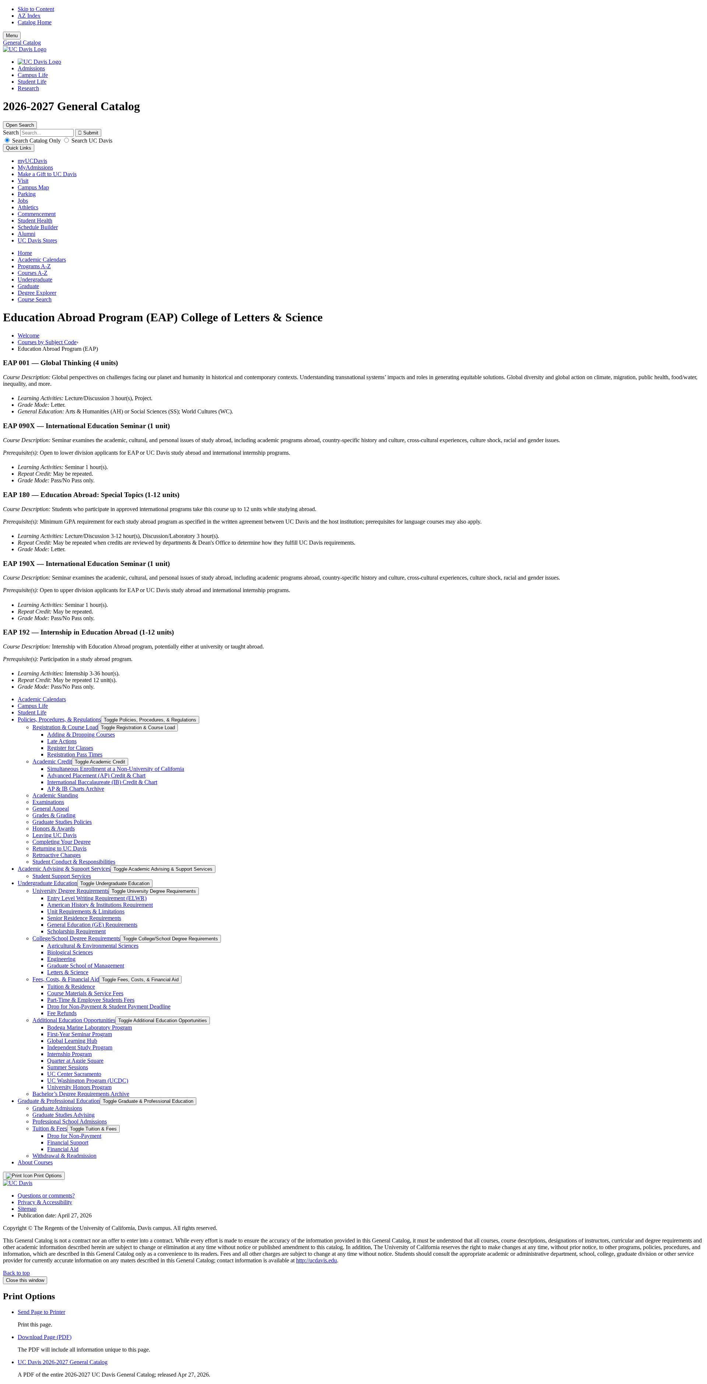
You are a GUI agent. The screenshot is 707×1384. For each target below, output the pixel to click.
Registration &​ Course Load (65, 727)
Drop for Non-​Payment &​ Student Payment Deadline (108, 1006)
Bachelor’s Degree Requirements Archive (80, 1094)
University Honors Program (79, 1087)
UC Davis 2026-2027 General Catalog (63, 1362)
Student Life (32, 81)
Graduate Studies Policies (62, 822)
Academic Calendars (42, 259)
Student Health (35, 220)
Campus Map (33, 187)
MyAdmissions (35, 167)
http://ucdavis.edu (316, 1260)
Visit (23, 181)
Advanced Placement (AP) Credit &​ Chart (96, 775)
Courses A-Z (33, 273)
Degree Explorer (37, 293)
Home (25, 253)
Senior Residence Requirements (84, 918)
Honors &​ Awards (53, 828)
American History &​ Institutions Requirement (100, 905)
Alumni (26, 234)
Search (11, 132)
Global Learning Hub (72, 1041)
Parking (27, 194)
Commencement (37, 214)
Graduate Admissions (57, 1108)
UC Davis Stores (37, 240)
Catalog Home (35, 22)
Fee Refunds (62, 1013)
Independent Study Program (79, 1047)
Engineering (61, 959)
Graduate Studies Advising (63, 1115)
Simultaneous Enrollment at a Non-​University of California (115, 769)
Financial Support (67, 1142)
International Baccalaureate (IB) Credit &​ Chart (102, 782)
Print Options (47, 1175)
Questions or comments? (46, 1195)
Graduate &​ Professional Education (59, 1101)
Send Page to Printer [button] (41, 1312)
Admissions (31, 68)
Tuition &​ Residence (71, 986)
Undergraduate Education (47, 883)
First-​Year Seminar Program (79, 1034)
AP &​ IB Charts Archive (75, 789)
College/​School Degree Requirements (76, 938)
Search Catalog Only (36, 140)
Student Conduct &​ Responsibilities (73, 862)
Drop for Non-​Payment (74, 1136)
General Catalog (22, 42)
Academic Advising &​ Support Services (64, 869)
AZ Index (29, 16)
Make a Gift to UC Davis (47, 174)
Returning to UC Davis (59, 848)
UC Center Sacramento (74, 1074)
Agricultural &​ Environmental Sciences (92, 946)
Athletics (28, 207)
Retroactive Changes (56, 855)
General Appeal (50, 808)
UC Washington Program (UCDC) (87, 1080)
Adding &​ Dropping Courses (81, 734)
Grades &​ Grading (53, 815)
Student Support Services (61, 876)
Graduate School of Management (85, 965)
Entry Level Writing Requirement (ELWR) (97, 898)
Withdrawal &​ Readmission (64, 1156)
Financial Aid (62, 1149)
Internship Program (69, 1054)
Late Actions (62, 741)
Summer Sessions (67, 1067)
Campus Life (33, 75)
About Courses (35, 1162)
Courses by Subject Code (47, 342)
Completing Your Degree (61, 842)
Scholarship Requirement (76, 931)
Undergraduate (35, 279)
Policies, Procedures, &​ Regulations (59, 719)
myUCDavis (32, 161)
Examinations (48, 802)
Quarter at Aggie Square (75, 1061)
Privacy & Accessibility (45, 1202)
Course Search (35, 299)
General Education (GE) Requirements (92, 925)
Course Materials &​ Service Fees (85, 993)
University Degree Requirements (70, 891)
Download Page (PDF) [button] (44, 1337)
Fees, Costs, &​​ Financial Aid (65, 979)
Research (28, 88)
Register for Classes (70, 748)
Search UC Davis (91, 140)
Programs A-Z (34, 266)
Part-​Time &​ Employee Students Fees (90, 1000)
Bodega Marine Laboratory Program (89, 1027)
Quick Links (18, 148)
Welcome (28, 335)
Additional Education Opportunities (73, 1020)
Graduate (28, 286)
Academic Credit (52, 761)
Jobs (23, 201)
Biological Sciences (70, 952)
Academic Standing (55, 795)
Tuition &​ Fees (49, 1128)
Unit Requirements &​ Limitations (85, 911)
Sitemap (27, 1209)
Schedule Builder (38, 227)
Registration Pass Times (74, 754)
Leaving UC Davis (54, 835)
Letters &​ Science (67, 972)
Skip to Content (36, 9)
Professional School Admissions (69, 1121)
